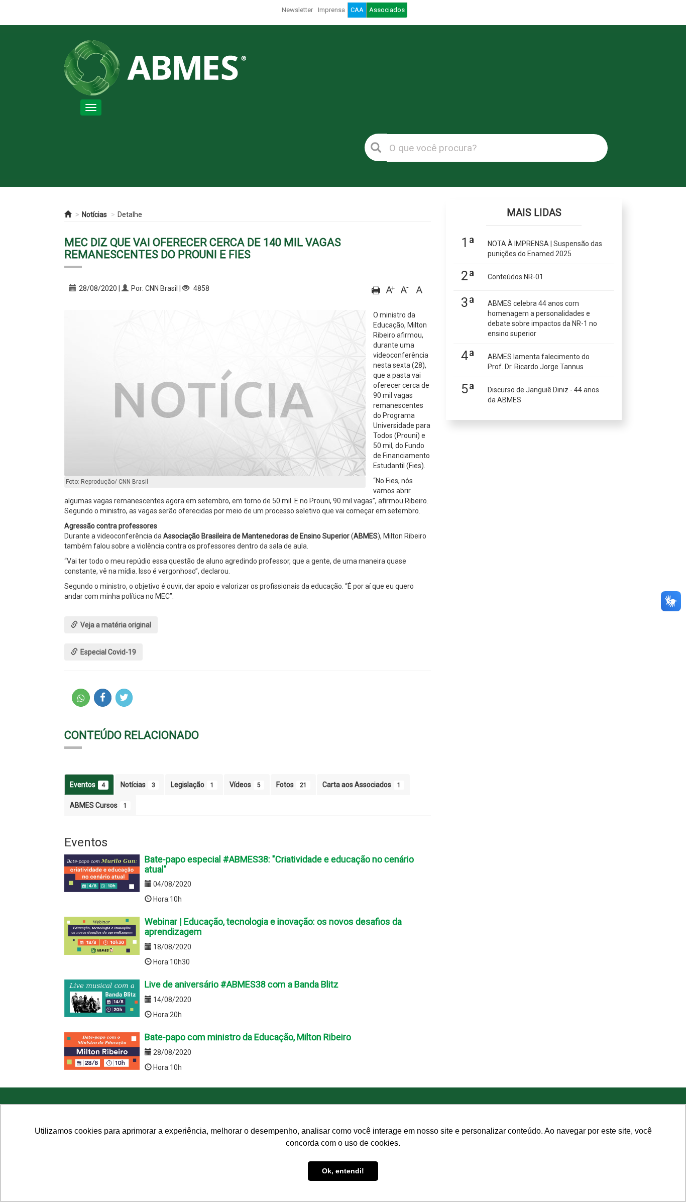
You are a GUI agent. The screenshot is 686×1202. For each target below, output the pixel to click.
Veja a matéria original (115, 625)
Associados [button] (387, 10)
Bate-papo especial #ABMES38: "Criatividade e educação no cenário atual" (279, 864)
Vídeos (245, 785)
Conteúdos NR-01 (515, 277)
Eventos (87, 785)
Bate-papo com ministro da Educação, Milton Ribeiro (248, 1037)
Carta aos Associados (361, 785)
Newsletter (297, 10)
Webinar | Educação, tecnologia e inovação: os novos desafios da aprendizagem (273, 926)
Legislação (192, 785)
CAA (357, 10)
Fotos (291, 785)
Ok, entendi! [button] (343, 1171)
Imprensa (331, 10)
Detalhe (130, 214)
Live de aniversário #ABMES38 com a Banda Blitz (241, 984)
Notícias (94, 214)
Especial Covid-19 (108, 652)
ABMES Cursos (98, 805)
